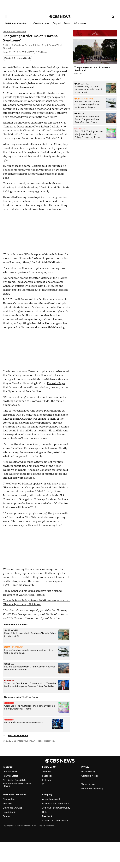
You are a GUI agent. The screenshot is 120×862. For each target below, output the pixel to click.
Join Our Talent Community (56, 808)
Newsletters (9, 799)
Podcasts (7, 803)
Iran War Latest (10, 776)
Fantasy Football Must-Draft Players (17, 784)
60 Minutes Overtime (16, 23)
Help (44, 812)
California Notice (89, 776)
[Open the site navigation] (23, 16)
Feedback (47, 816)
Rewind (67, 23)
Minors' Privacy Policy (92, 788)
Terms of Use (88, 784)
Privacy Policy (88, 771)
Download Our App (13, 808)
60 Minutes (80, 23)
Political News (10, 771)
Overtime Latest (41, 23)
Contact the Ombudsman (55, 820)
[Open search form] (113, 16)
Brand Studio (9, 812)
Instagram (47, 780)
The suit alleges (56, 383)
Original (57, 23)
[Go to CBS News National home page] (60, 16)
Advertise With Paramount (55, 803)
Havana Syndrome (18, 735)
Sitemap (7, 816)
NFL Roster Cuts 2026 (14, 780)
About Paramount (51, 799)
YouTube (46, 771)
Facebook (47, 776)
